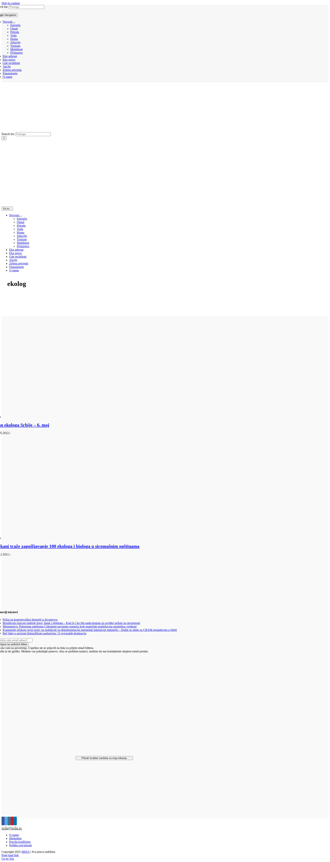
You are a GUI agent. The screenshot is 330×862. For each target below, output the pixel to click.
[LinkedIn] (15, 821)
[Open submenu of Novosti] (13, 22)
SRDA (25, 851)
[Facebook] (3, 821)
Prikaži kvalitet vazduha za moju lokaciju (104, 758)
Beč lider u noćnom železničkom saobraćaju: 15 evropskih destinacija (44, 633)
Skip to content (11, 3)
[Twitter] (6, 821)
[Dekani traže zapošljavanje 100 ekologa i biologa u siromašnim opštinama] (92, 538)
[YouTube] (12, 821)
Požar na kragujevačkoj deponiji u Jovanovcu (30, 619)
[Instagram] (9, 821)
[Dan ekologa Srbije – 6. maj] (92, 416)
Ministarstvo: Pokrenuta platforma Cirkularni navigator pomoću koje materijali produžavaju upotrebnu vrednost (70, 626)
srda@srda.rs (12, 828)
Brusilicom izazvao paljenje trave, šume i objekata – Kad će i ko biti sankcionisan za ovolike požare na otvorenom (71, 623)
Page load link (10, 855)
